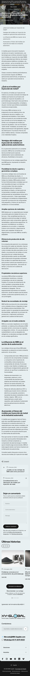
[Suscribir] (25, 628)
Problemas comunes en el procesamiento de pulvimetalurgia (12, 573)
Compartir (6, 461)
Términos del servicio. (17, 534)
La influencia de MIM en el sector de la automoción (14, 38)
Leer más (4, 577)
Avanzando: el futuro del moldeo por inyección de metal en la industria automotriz (14, 43)
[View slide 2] (14, 598)
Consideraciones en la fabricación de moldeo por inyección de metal (11, 482)
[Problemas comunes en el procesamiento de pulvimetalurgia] (13, 558)
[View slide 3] (16, 598)
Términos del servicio (16, 671)
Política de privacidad (6, 671)
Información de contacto (15, 673)
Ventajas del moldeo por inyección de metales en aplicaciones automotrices (14, 33)
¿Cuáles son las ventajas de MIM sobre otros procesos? (16, 470)
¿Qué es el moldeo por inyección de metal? (13, 29)
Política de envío (24, 671)
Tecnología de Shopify (20, 668)
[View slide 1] (12, 598)
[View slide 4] (18, 598)
